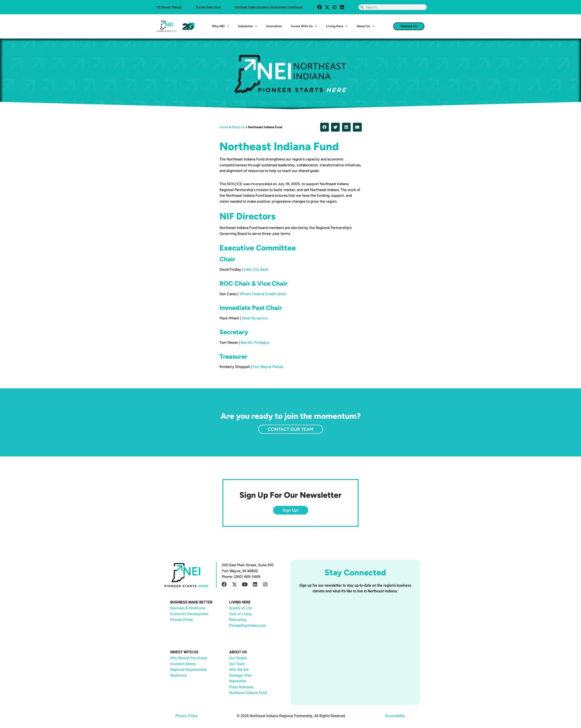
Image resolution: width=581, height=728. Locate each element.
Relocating (237, 620)
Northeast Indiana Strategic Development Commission (269, 7)
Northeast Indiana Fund (248, 693)
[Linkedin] (342, 7)
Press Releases (241, 687)
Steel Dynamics (255, 318)
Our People (238, 658)
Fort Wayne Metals (268, 367)
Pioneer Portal (181, 620)
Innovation (274, 26)
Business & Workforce (187, 608)
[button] (324, 127)
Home (223, 127)
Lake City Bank (256, 269)
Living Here (334, 26)
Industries (245, 26)
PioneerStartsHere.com (247, 625)
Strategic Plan (240, 675)
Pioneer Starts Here (208, 7)
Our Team (237, 664)
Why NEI (218, 26)
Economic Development (189, 614)
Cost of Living (240, 614)
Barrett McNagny (255, 342)
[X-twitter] (327, 7)
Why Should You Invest (188, 658)
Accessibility (395, 716)
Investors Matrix (183, 664)
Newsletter (237, 681)
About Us (363, 26)
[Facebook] (319, 7)
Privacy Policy (186, 716)
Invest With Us (302, 26)
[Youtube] (244, 584)
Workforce (178, 675)
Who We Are (239, 669)
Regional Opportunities (188, 669)
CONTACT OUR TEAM (290, 429)
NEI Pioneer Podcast (169, 7)
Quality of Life (240, 608)
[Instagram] (334, 7)
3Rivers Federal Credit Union (262, 294)
